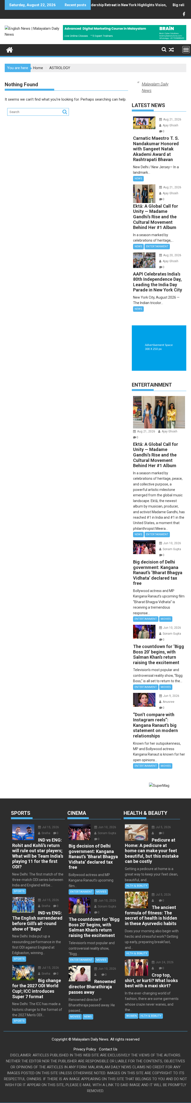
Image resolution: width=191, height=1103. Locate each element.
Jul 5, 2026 (163, 827)
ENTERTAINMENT (157, 246)
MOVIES (166, 619)
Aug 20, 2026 (171, 255)
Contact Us (108, 1049)
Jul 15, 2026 (50, 827)
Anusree (168, 702)
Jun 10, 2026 (171, 543)
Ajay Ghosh (170, 125)
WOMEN (131, 1016)
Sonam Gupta (171, 549)
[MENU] (186, 49)
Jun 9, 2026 (170, 696)
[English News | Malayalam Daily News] (9, 49)
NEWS (138, 178)
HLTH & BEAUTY (136, 885)
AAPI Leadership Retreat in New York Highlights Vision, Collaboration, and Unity (122, 5)
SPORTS (19, 891)
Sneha (45, 833)
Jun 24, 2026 (164, 962)
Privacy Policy (85, 1049)
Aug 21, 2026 (171, 119)
